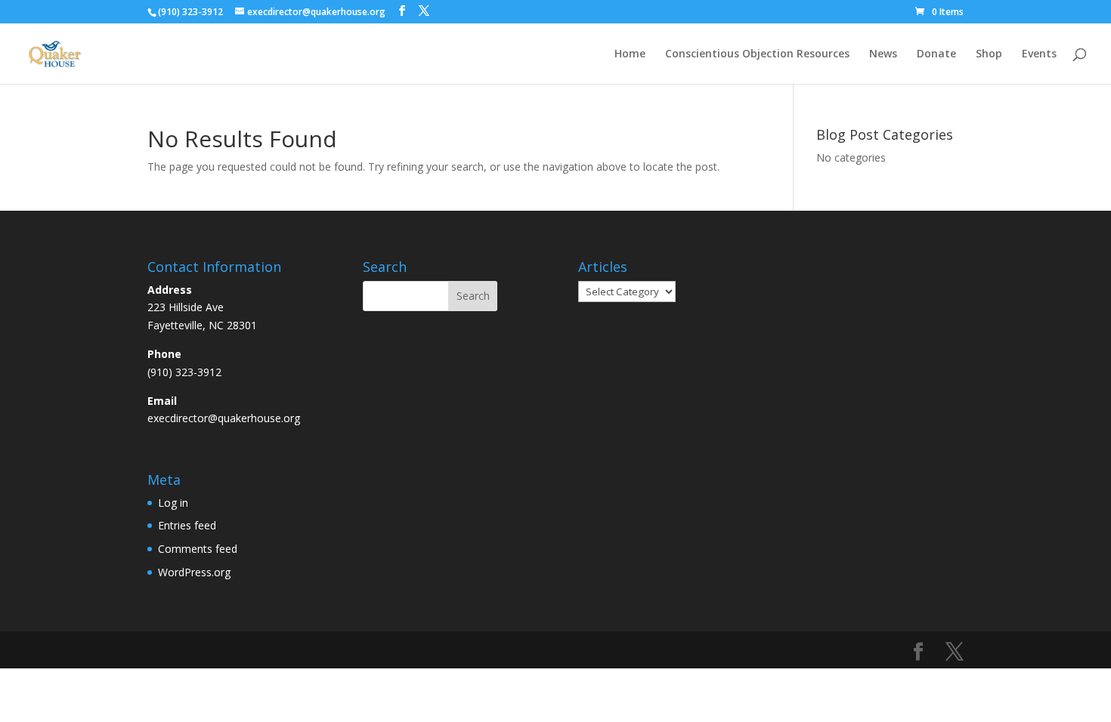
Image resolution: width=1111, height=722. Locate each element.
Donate (936, 54)
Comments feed (197, 549)
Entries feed (187, 525)
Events (1039, 54)
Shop (989, 54)
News (883, 54)
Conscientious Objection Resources (757, 54)
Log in (173, 502)
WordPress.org (194, 572)
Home (629, 54)
